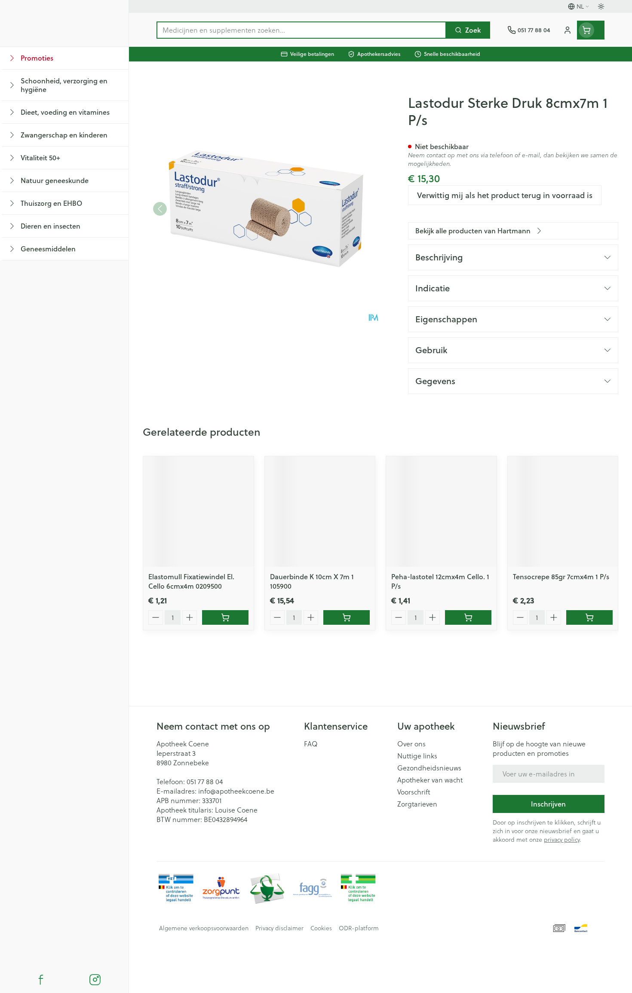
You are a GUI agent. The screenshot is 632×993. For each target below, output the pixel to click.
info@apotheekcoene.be (236, 791)
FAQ (311, 744)
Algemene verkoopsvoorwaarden (204, 928)
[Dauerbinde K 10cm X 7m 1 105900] (320, 511)
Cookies (321, 928)
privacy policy (562, 839)
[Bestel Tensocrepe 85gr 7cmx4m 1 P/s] (589, 617)
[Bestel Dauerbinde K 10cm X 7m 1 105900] (346, 617)
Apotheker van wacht (430, 780)
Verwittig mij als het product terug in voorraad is (504, 195)
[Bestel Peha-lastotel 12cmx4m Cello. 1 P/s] (468, 617)
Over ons (411, 744)
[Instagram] (95, 979)
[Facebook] (40, 979)
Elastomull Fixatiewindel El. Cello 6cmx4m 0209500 (191, 581)
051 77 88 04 (205, 781)
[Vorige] (160, 209)
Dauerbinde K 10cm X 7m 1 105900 (312, 581)
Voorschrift (413, 792)
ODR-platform (359, 928)
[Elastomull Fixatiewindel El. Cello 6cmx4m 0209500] (198, 511)
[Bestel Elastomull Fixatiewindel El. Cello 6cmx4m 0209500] (225, 617)
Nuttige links (417, 756)
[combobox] (301, 30)
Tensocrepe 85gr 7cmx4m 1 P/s (561, 576)
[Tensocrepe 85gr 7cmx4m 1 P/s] (563, 511)
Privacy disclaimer (279, 928)
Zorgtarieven (417, 804)
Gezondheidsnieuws (429, 768)
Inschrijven (548, 804)
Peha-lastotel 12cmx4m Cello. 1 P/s (440, 581)
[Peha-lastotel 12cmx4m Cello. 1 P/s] (441, 511)
